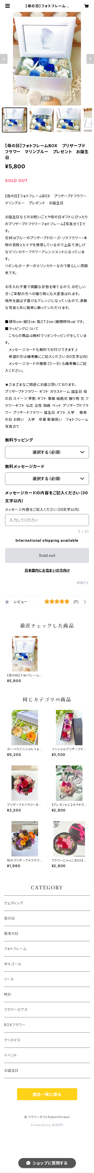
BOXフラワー (15, 1025)
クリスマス (12, 1040)
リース (9, 979)
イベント (10, 1055)
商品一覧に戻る (47, 1094)
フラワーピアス (16, 1009)
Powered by (41, 1125)
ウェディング (13, 903)
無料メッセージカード (25, 466)
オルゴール (13, 964)
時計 (8, 994)
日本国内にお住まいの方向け (47, 570)
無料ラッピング (19, 439)
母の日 (9, 918)
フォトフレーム (15, 949)
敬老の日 (11, 933)
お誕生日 (11, 1070)
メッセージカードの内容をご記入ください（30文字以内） (46, 496)
